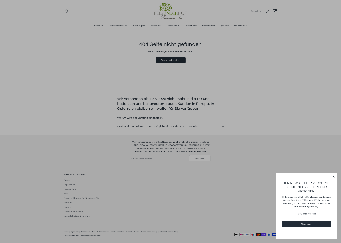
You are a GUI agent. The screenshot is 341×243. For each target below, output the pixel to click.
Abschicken (306, 224)
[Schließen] (333, 176)
